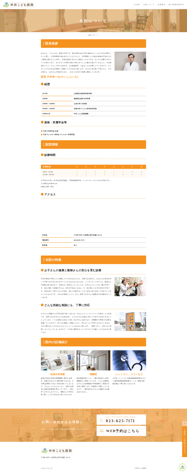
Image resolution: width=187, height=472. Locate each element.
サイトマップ (46, 468)
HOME (89, 34)
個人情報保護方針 (176, 4)
